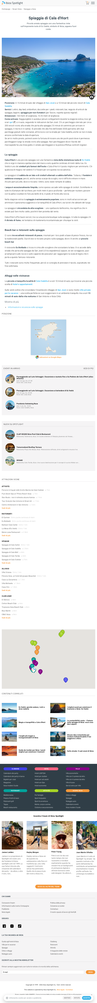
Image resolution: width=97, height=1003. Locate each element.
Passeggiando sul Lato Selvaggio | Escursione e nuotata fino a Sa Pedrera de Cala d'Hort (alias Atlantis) (55, 377)
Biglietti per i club (10, 779)
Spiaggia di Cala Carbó (16, 545)
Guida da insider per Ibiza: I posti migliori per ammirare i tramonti (32, 751)
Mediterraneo (8, 795)
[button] (33, 670)
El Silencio (9, 600)
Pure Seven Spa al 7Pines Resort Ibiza (20, 494)
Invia (90, 972)
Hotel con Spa (40, 782)
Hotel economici (40, 786)
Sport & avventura (41, 801)
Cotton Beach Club (12, 603)
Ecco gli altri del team (48, 887)
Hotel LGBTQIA (40, 773)
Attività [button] (46, 791)
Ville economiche (72, 773)
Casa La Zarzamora (13, 580)
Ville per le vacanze (8, 945)
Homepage (6, 9)
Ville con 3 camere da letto (75, 776)
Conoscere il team (8, 903)
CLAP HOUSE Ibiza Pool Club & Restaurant (34, 434)
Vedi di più (88, 368)
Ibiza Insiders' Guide (11, 786)
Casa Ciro (9, 587)
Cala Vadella (42, 281)
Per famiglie (39, 795)
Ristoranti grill (9, 801)
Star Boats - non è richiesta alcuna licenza (22, 497)
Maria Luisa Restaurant (15, 532)
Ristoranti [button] (15, 791)
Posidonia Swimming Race (27, 404)
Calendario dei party (11, 773)
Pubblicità (5, 909)
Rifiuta (77, 998)
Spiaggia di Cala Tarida (14, 556)
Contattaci (54, 909)
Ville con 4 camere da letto (75, 779)
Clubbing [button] (15, 769)
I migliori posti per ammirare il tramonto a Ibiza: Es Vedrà (79, 708)
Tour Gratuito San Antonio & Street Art (20, 501)
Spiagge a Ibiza (30, 9)
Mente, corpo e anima (42, 804)
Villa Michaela (11, 583)
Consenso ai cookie (57, 906)
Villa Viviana (11, 572)
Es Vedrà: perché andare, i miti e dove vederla (32, 708)
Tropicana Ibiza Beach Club (15, 607)
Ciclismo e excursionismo (44, 807)
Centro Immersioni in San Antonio (18, 505)
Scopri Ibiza (17, 9)
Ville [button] (78, 769)
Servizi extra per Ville (73, 786)
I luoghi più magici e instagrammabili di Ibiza (28, 737)
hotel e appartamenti (23, 284)
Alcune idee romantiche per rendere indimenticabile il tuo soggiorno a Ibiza (79, 736)
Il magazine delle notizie (59, 951)
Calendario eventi (72, 804)
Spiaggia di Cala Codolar (14, 560)
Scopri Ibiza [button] (78, 791)
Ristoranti (53, 945)
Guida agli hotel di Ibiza (10, 941)
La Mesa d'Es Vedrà (14, 528)
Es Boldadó (19, 521)
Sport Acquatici (40, 798)
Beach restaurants (10, 807)
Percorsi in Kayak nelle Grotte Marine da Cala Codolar (26, 490)
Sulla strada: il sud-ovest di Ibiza (80, 751)
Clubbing (53, 941)
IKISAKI (20, 460)
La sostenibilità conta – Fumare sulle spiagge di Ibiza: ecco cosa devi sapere (80, 722)
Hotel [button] (46, 769)
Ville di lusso (70, 782)
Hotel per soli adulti (42, 779)
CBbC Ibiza (9, 614)
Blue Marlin (9, 611)
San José (50, 103)
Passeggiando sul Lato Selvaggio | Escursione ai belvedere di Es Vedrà (45, 391)
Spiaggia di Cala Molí (13, 552)
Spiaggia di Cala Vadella (15, 549)
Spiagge (69, 798)
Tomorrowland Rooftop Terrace (29, 447)
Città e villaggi (71, 795)
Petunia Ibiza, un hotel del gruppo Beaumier (24, 576)
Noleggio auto (71, 801)
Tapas (6, 804)
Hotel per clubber (41, 776)
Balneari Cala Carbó (14, 525)
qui (11, 122)
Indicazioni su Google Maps (50, 357)
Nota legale (6, 912)
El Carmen (18, 517)
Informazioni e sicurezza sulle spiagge (25, 307)
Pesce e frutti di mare (11, 798)
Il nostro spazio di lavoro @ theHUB (63, 912)
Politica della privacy (57, 903)
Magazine (7, 782)
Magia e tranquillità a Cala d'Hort (32, 722)
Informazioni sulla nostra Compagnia (15, 906)
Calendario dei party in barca (14, 776)
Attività (53, 948)
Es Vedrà (86, 160)
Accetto (86, 998)
